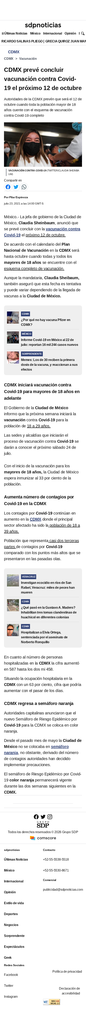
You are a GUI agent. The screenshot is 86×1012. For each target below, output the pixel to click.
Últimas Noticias (15, 33)
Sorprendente (14, 936)
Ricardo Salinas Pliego (22, 41)
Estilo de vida (14, 903)
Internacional (52, 33)
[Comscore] (43, 837)
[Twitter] (16, 186)
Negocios (11, 925)
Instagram (11, 996)
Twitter (8, 985)
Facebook (11, 974)
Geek (8, 957)
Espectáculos (14, 946)
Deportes (11, 914)
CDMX (8, 58)
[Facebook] (8, 186)
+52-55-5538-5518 (56, 859)
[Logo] (43, 25)
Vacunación (28, 58)
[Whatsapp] (24, 186)
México (35, 33)
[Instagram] (49, 816)
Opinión (70, 33)
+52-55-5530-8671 (56, 870)
